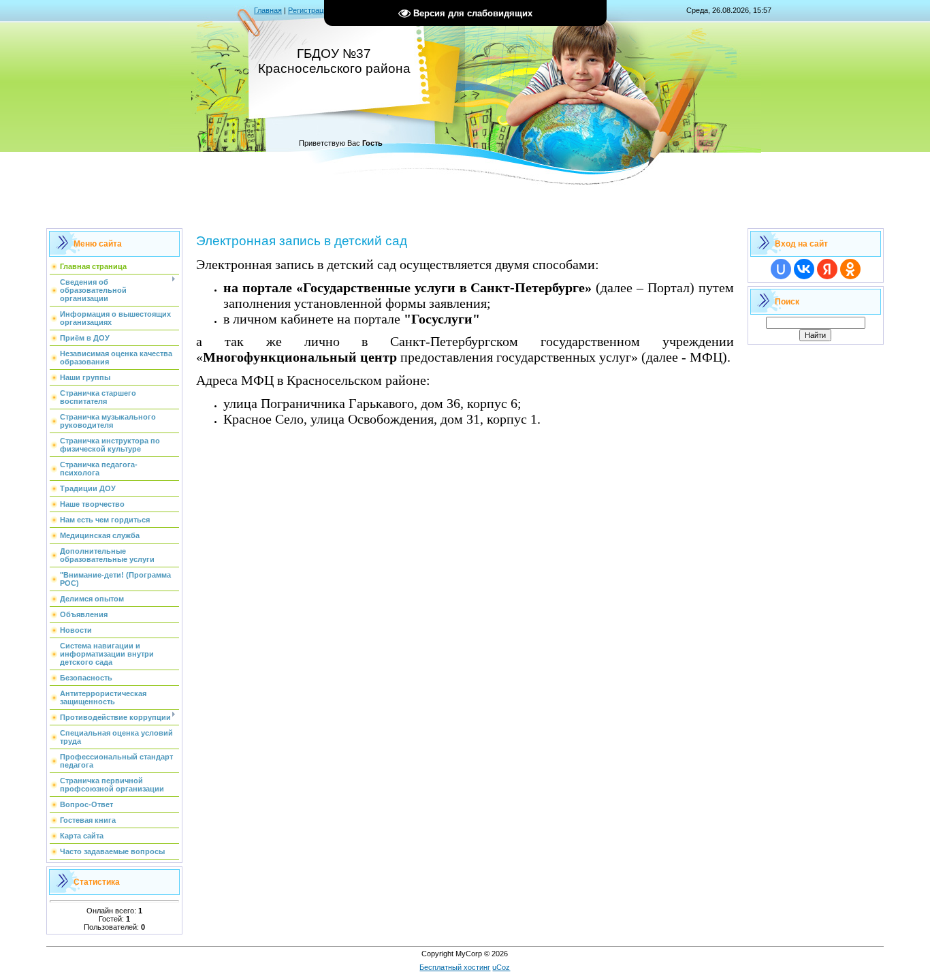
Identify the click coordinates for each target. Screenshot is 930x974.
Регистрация (310, 10)
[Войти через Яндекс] (827, 269)
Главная (268, 10)
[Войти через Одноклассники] (850, 269)
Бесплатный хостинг (454, 967)
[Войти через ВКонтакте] (804, 269)
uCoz (501, 967)
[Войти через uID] (781, 269)
